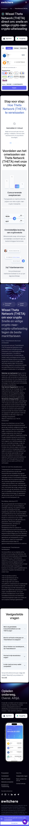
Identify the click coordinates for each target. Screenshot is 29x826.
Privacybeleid (4, 773)
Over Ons (18, 773)
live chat (4, 677)
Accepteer (14, 823)
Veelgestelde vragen (21, 776)
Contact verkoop (20, 783)
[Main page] (7, 2)
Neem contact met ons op (21, 779)
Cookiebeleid (5, 776)
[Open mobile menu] (26, 2)
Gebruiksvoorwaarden (7, 782)
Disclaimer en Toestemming (5, 785)
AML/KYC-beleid (5, 779)
